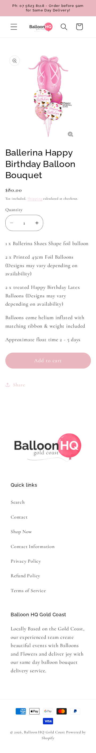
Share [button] (19, 385)
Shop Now (21, 531)
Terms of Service (28, 590)
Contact (19, 517)
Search (18, 502)
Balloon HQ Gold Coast (44, 732)
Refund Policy (25, 576)
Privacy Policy (26, 561)
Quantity (14, 209)
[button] (13, 26)
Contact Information (33, 546)
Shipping (34, 198)
